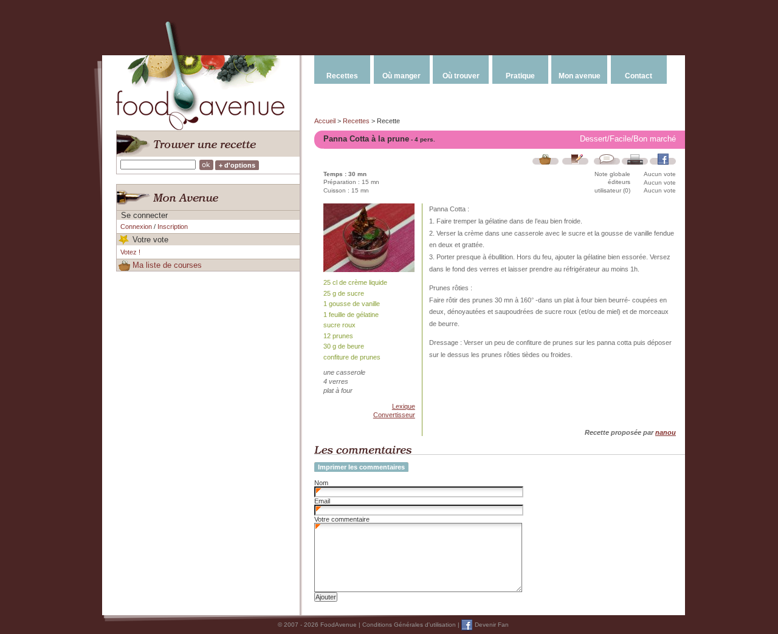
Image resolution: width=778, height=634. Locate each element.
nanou (665, 432)
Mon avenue (580, 76)
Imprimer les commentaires (361, 467)
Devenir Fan (492, 624)
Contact (638, 76)
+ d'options (237, 165)
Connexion (136, 226)
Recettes (342, 76)
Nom (321, 482)
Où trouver (461, 76)
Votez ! (130, 252)
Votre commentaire (342, 519)
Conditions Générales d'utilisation (409, 624)
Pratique (520, 76)
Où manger (401, 76)
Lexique (403, 406)
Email (322, 501)
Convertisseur (394, 414)
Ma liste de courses (167, 265)
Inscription (172, 226)
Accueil (325, 120)
